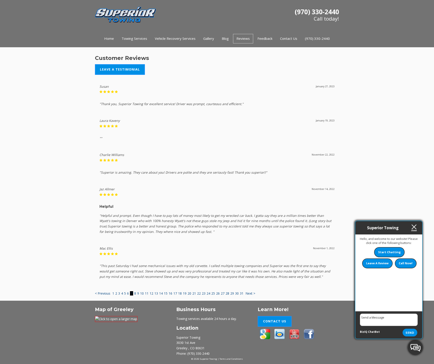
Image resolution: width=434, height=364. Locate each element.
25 (213, 293)
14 (161, 293)
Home (109, 38)
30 (237, 293)
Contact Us (288, 38)
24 (208, 293)
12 (151, 293)
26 (218, 293)
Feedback (264, 38)
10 (142, 293)
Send (410, 333)
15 (165, 293)
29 (232, 293)
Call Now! (406, 263)
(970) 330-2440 (317, 11)
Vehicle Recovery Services (175, 38)
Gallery (208, 38)
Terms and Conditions (231, 358)
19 (184, 293)
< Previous (103, 293)
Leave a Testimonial (120, 69)
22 (199, 293)
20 (189, 293)
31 (241, 293)
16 (170, 293)
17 (175, 293)
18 (180, 293)
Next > (250, 293)
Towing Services (134, 38)
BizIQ (363, 332)
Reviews (243, 38)
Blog (225, 38)
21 (194, 293)
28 (227, 293)
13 (156, 293)
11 (147, 293)
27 (222, 293)
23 (203, 293)
